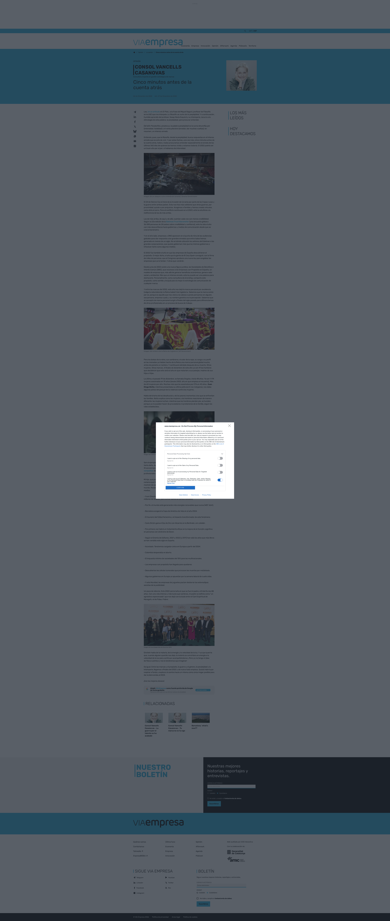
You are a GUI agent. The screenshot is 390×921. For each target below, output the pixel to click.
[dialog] (195, 460)
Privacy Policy (206, 495)
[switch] (220, 458)
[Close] (230, 426)
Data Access (195, 495)
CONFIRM (180, 487)
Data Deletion (183, 495)
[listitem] (195, 454)
